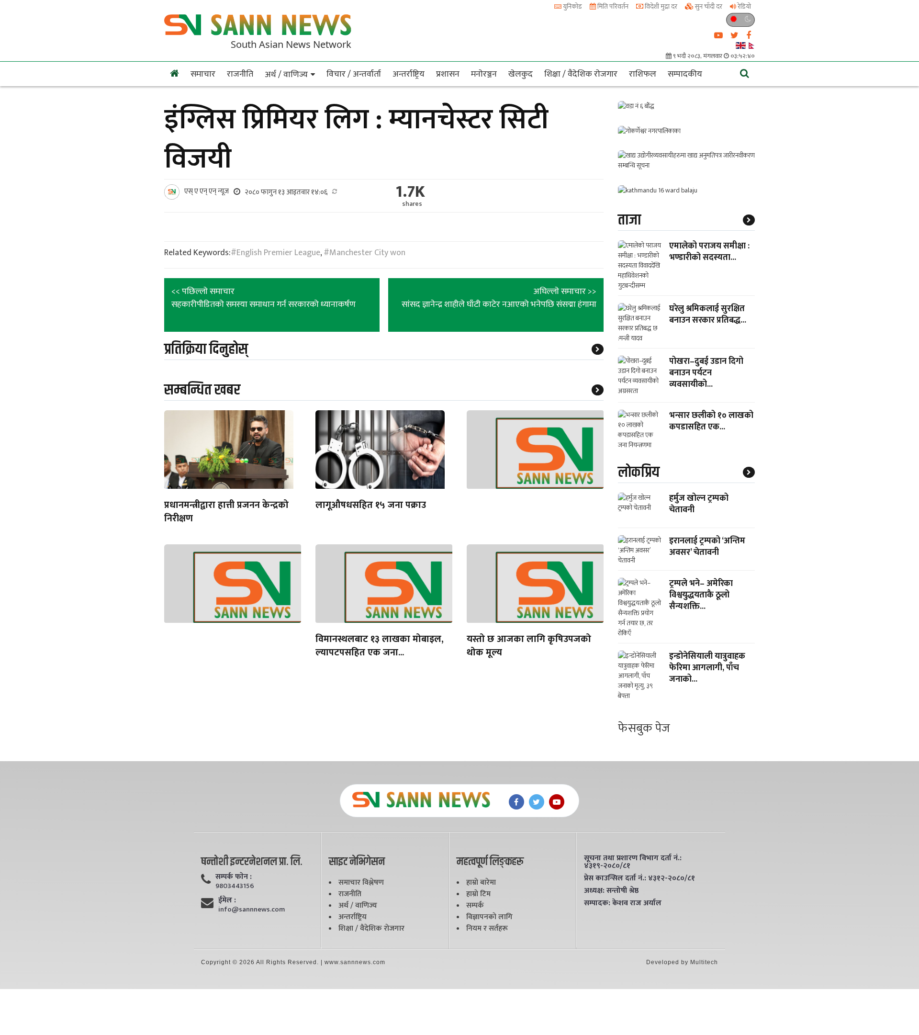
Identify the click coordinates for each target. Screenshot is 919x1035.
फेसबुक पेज (644, 728)
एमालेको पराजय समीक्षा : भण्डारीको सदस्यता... (709, 251)
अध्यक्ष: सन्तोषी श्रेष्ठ (611, 891)
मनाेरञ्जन (484, 74)
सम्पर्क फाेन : (233, 877)
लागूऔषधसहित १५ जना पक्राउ (370, 505)
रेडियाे (743, 6)
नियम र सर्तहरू (487, 928)
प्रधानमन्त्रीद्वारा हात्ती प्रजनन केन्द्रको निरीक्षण (226, 512)
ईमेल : (227, 900)
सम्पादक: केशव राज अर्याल (622, 903)
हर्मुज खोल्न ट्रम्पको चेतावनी (698, 504)
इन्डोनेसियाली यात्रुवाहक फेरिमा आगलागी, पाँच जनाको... (707, 668)
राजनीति (240, 74)
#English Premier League (275, 253)
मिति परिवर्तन (612, 6)
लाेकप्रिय (639, 472)
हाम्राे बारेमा (481, 882)
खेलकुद (520, 74)
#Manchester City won (364, 253)
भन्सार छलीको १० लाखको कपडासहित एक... (711, 421)
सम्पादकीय (685, 74)
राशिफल (642, 74)
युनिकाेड (571, 6)
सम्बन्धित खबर (202, 390)
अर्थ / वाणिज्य (286, 75)
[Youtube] (556, 802)
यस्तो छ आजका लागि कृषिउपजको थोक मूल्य (529, 646)
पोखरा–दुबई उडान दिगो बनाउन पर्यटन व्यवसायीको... (706, 373)
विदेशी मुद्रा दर (660, 6)
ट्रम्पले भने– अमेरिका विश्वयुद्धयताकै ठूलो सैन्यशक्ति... (701, 595)
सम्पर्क (475, 905)
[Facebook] (516, 802)
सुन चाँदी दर (708, 6)
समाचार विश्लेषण (361, 882)
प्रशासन (448, 74)
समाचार (203, 74)
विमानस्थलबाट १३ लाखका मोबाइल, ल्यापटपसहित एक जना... (379, 646)
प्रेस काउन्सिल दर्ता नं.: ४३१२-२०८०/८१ (639, 878)
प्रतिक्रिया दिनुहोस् (206, 349)
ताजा (629, 220)
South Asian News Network (291, 44)
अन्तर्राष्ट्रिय (408, 74)
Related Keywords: (197, 253)
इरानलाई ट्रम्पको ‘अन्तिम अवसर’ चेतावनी (707, 546)
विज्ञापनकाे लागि (489, 917)
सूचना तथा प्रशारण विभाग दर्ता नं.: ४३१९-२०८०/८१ (633, 862)
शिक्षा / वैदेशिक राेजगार (580, 74)
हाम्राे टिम (478, 894)
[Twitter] (536, 802)
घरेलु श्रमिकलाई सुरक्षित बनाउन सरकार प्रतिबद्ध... (707, 314)
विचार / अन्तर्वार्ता (353, 74)
